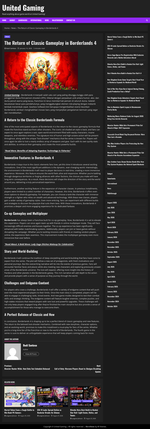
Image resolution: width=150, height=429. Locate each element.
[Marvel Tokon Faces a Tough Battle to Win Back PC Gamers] (19, 396)
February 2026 (112, 232)
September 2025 (113, 257)
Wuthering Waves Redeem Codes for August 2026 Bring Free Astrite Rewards (125, 117)
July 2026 (110, 207)
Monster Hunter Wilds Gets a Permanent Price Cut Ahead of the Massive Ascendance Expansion (125, 154)
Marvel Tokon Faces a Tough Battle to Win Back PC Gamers (19, 411)
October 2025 (112, 252)
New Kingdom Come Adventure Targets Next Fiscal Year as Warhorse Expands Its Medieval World (125, 99)
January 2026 (112, 237)
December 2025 (113, 242)
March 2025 (111, 281)
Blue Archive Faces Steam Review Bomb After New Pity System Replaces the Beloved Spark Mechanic (125, 163)
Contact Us (70, 20)
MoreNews (90, 426)
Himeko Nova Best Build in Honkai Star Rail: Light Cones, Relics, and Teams (84, 412)
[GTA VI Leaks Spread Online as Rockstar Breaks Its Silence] (52, 396)
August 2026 (112, 202)
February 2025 (112, 286)
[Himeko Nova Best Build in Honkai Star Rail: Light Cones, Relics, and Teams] (85, 396)
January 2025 (112, 291)
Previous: (27, 367)
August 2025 (112, 262)
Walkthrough (57, 20)
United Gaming (23, 7)
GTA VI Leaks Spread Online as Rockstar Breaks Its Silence (49, 411)
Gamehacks (22, 20)
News (47, 20)
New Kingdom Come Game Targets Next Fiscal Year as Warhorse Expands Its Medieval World (125, 81)
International (36, 20)
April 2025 (111, 276)
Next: (77, 368)
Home (4, 20)
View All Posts (31, 354)
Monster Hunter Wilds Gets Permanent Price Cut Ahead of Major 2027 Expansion (125, 126)
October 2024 (112, 306)
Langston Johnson (11, 416)
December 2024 (113, 296)
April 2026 (111, 222)
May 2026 (110, 217)
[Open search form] (147, 20)
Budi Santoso (11, 48)
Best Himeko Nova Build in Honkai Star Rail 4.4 (124, 73)
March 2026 (111, 227)
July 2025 (110, 267)
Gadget (12, 20)
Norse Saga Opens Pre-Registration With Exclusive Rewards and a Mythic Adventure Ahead (125, 56)
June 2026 (111, 212)
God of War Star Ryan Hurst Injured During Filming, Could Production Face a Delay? (125, 90)
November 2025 (113, 247)
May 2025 (110, 271)
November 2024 (113, 301)
